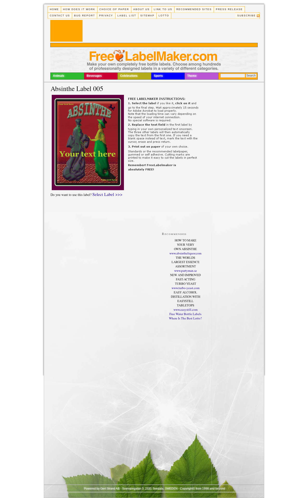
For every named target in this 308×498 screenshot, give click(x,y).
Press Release (229, 9)
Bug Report (84, 15)
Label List (126, 15)
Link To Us (163, 9)
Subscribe (246, 15)
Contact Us (60, 15)
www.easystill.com (185, 309)
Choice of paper (114, 9)
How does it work (79, 9)
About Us (141, 9)
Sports (158, 76)
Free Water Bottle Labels (185, 314)
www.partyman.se (185, 270)
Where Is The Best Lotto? (185, 318)
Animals (58, 76)
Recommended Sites (194, 9)
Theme (192, 76)
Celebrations (129, 76)
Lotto (164, 15)
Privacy (106, 15)
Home (54, 9)
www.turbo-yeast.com (185, 288)
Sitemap (147, 15)
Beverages (94, 76)
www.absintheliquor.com (185, 253)
